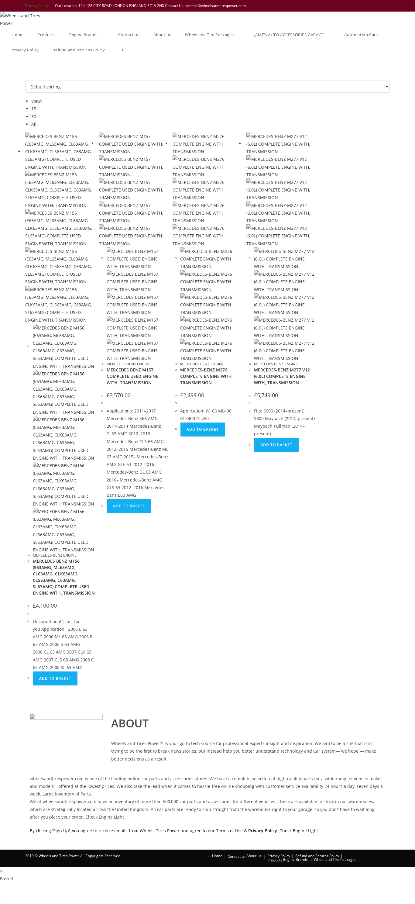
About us (253, 855)
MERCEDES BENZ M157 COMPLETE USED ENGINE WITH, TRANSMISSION (132, 376)
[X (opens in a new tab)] (348, 6)
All (33, 124)
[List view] (30, 77)
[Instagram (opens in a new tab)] (372, 6)
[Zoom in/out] (2, 894)
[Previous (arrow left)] (2, 901)
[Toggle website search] (140, 49)
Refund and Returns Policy (317, 855)
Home (217, 855)
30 (33, 116)
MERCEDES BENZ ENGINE (55, 555)
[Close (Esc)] (18, 894)
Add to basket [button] (55, 678)
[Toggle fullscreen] (7, 894)
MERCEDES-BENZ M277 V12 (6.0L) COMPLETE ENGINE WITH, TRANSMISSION (282, 376)
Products (274, 860)
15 (33, 109)
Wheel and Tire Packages (335, 859)
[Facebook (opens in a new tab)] (356, 6)
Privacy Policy (36, 5)
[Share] (13, 894)
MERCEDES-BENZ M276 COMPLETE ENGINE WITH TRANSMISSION (206, 376)
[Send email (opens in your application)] (387, 6)
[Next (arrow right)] (7, 901)
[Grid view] (27, 77)
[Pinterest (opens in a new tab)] (364, 6)
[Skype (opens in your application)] (380, 6)
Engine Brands (295, 859)
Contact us (236, 856)
